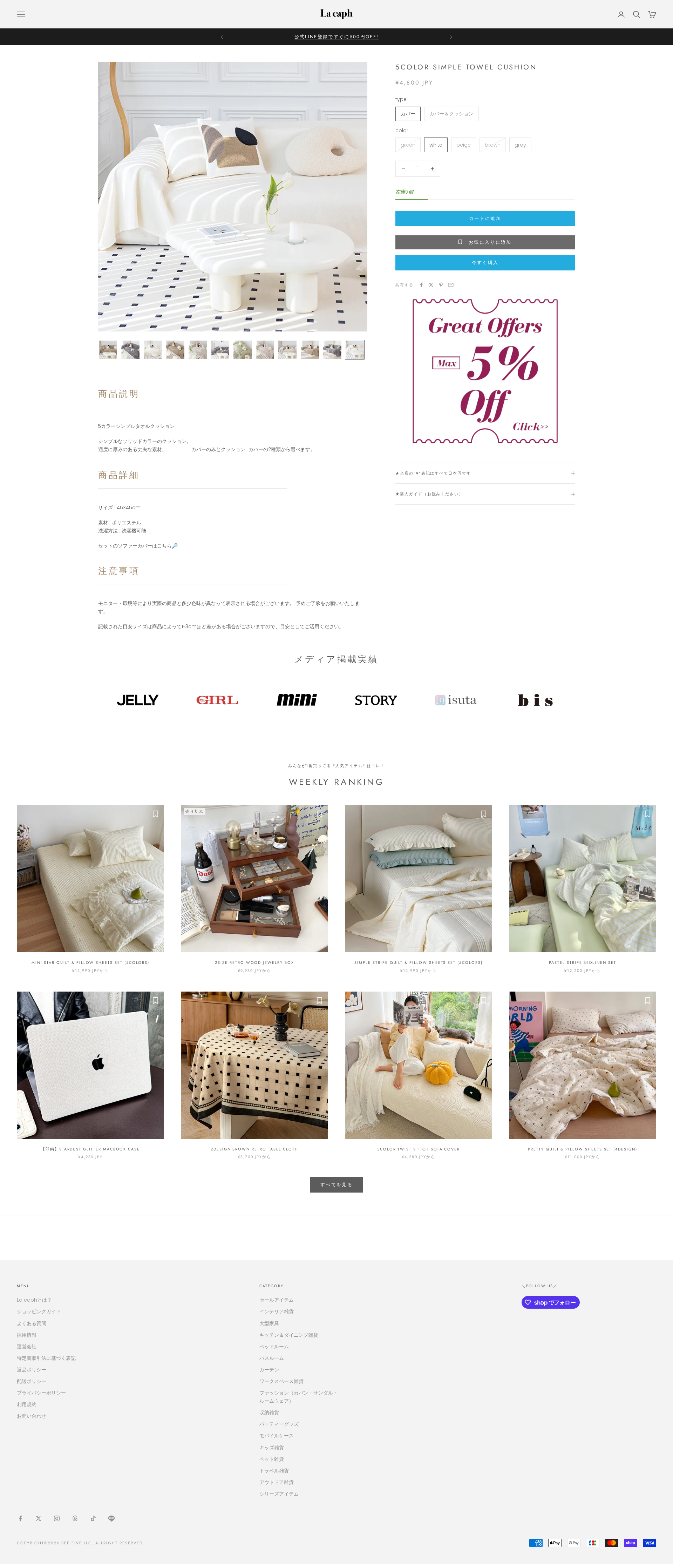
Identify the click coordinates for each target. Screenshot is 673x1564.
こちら (164, 545)
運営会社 (26, 1346)
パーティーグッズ (279, 1424)
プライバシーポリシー (41, 1392)
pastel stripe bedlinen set (582, 962)
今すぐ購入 (485, 262)
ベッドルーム (274, 1346)
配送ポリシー (31, 1381)
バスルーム (271, 1358)
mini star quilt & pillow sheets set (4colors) (90, 962)
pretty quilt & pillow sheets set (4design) (582, 1149)
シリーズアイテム (279, 1493)
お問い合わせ (31, 1415)
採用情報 (26, 1334)
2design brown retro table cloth (254, 1149)
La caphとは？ (34, 1299)
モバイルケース (276, 1435)
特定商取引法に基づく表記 (46, 1358)
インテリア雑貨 (276, 1311)
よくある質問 (31, 1323)
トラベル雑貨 (274, 1470)
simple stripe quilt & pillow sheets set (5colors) (418, 962)
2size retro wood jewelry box (254, 962)
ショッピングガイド (39, 1311)
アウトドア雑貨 (276, 1482)
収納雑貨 (269, 1412)
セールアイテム (276, 1299)
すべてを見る (336, 1184)
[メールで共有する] (451, 285)
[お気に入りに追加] (155, 814)
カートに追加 (485, 218)
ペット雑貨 (271, 1459)
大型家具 (269, 1323)
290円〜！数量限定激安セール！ (336, 36)
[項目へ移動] (108, 350)
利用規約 (26, 1404)
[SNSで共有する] (421, 285)
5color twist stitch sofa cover (418, 1149)
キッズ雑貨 (271, 1447)
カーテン (269, 1369)
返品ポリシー (31, 1369)
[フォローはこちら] (20, 1518)
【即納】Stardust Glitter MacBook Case (90, 1149)
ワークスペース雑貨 (281, 1381)
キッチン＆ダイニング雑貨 (288, 1334)
